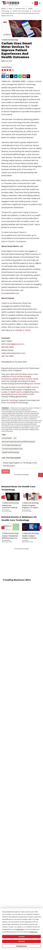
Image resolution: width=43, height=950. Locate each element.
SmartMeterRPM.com (10, 293)
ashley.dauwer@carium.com (13, 353)
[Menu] (40, 3)
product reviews (25, 379)
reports (19, 392)
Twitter (28, 330)
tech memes (34, 383)
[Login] (36, 3)
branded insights (24, 387)
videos (36, 392)
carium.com (33, 327)
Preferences (21, 946)
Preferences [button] (33, 932)
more (7, 381)
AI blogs (11, 383)
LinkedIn (19, 330)
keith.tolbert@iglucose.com (12, 344)
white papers (17, 389)
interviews (31, 381)
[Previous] (2, 497)
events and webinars (21, 394)
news (29, 374)
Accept (21, 936)
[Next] (40, 497)
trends (35, 379)
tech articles (17, 376)
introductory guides (9, 379)
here (3, 241)
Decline (21, 941)
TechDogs (13, 400)
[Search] (32, 3)
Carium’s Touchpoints (17, 241)
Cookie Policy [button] (19, 929)
